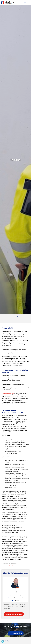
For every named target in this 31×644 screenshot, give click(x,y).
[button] (25, 2)
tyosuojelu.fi (12, 565)
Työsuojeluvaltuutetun (8, 393)
